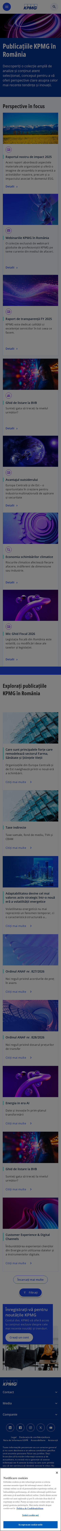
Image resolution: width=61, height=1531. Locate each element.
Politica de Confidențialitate (30, 1508)
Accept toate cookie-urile (30, 1524)
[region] (30, 1499)
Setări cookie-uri (30, 1515)
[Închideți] (57, 1472)
